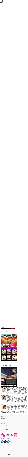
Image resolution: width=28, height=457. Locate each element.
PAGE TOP (26, 442)
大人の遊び (3, 423)
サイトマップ (3, 425)
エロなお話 (3, 418)
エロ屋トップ (3, 416)
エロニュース (3, 421)
